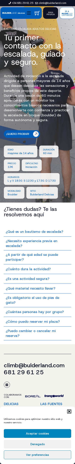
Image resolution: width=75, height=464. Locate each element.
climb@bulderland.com (34, 365)
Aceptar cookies (37, 434)
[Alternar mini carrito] (37, 13)
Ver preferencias (37, 455)
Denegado (37, 444)
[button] (69, 411)
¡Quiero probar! (17, 134)
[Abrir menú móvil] (29, 13)
